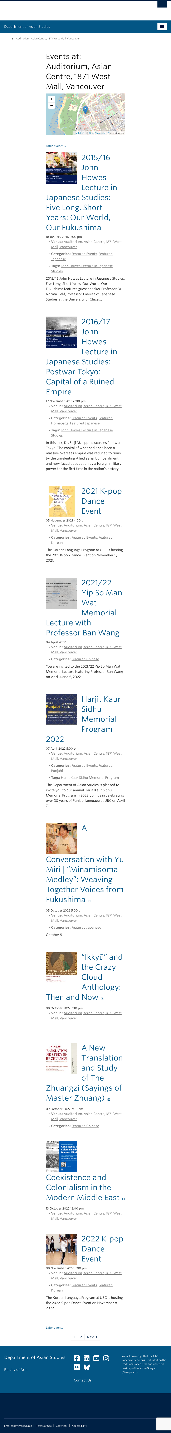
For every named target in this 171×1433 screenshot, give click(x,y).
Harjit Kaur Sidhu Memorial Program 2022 (83, 719)
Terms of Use (44, 1425)
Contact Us (83, 1380)
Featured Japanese (85, 423)
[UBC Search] (162, 5)
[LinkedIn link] (88, 1360)
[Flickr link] (78, 1368)
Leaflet (77, 133)
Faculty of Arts (15, 1370)
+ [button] (51, 99)
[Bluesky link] (88, 1368)
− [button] (51, 105)
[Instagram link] (107, 1360)
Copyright (62, 1425)
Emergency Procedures (18, 1425)
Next (91, 1337)
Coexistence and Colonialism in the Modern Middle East (84, 1187)
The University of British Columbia (73, 8)
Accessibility (79, 1425)
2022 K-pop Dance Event (102, 1248)
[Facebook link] (78, 1360)
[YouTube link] (97, 1360)
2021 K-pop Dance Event (101, 501)
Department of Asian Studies (27, 27)
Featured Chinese (85, 659)
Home (6, 38)
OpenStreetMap (97, 133)
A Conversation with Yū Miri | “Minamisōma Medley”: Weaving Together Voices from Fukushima (85, 863)
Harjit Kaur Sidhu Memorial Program (90, 778)
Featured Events (84, 254)
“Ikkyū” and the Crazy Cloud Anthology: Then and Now (84, 977)
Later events (56, 146)
